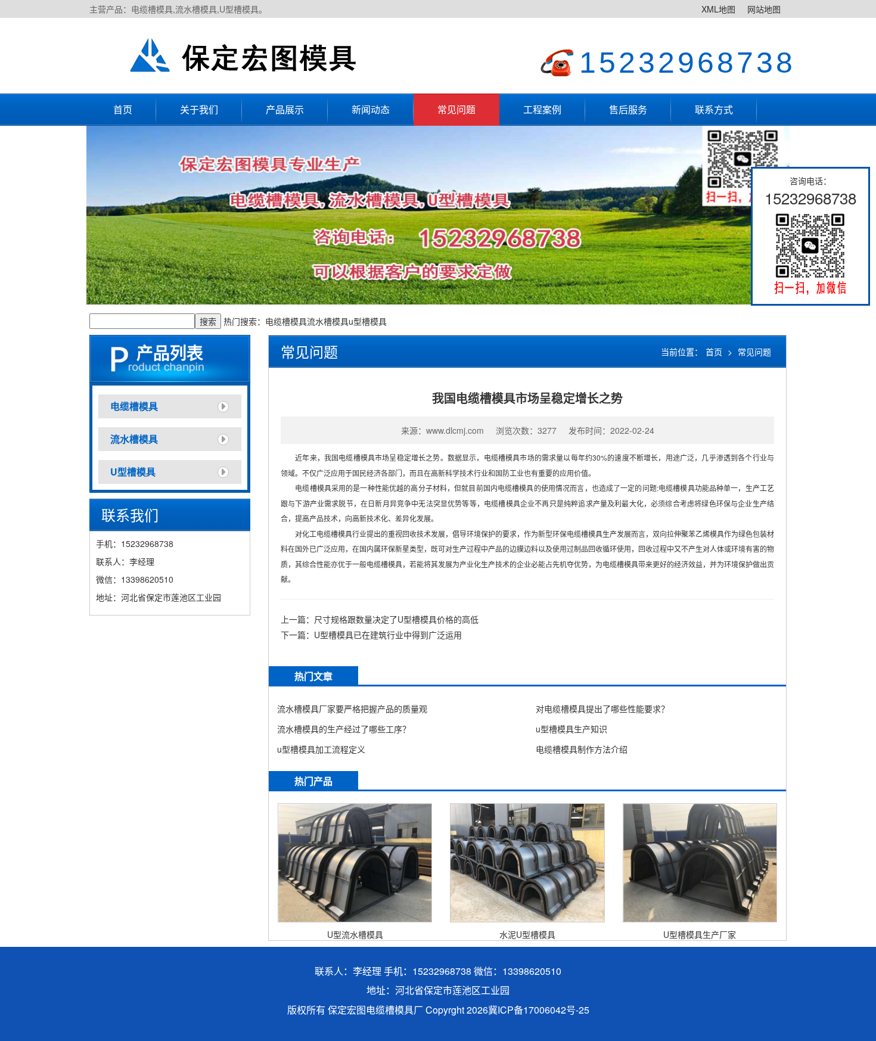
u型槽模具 (368, 321)
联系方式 (714, 109)
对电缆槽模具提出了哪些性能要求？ (602, 708)
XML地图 (718, 9)
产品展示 (285, 109)
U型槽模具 (133, 471)
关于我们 (199, 109)
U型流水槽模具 (355, 934)
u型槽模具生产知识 (571, 729)
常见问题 (456, 109)
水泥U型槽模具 (527, 934)
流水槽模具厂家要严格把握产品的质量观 (352, 708)
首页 (122, 109)
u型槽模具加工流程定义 (321, 749)
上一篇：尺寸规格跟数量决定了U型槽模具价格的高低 (380, 619)
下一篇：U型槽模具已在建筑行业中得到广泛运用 (371, 635)
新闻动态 (371, 109)
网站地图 (764, 9)
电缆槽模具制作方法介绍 (582, 749)
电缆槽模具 (286, 321)
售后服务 (628, 109)
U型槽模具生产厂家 (699, 934)
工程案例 (542, 109)
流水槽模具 (328, 321)
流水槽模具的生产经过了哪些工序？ (344, 729)
